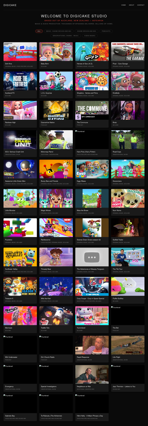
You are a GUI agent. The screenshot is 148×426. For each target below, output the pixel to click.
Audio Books (89, 35)
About (131, 5)
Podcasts (106, 31)
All (39, 31)
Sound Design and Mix (86, 31)
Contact (141, 5)
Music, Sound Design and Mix (58, 31)
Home (123, 5)
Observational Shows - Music (66, 35)
